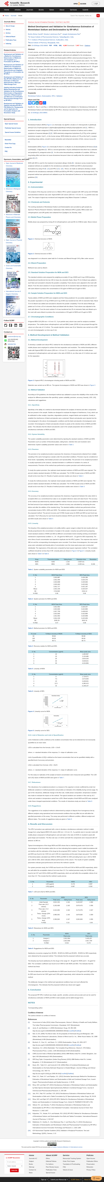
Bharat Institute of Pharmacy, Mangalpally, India (44, 42)
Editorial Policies (51, 1161)
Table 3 (82, 486)
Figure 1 (49, 125)
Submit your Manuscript (58, 1179)
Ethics (48, 1158)
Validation (59, 96)
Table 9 (69, 819)
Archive (8, 33)
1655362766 (12, 344)
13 (29, 1105)
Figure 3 (92, 385)
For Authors (49, 1164)
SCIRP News (75, 1179)
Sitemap (31, 1167)
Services (73, 10)
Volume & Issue (68, 1170)
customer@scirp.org (14, 336)
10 (29, 1085)
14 (29, 1113)
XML (60, 45)
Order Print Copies (69, 1161)
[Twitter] (5, 325)
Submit (85, 10)
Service (66, 1155)
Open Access (91, 1158)
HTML (56, 45)
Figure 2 (45, 147)
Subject (31, 1161)
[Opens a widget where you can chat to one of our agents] (96, 1178)
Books (41, 10)
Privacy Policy (91, 1170)
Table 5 (40, 553)
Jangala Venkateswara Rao (71, 34)
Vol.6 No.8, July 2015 (62, 22)
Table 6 (46, 553)
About (62, 10)
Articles (18, 10)
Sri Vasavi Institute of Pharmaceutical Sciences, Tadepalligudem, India (51, 37)
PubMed (78, 1031)
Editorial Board (10, 36)
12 (58, 168)
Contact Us (8, 147)
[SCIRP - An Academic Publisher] (17, 3)
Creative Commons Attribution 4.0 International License (67, 1147)
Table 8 (89, 801)
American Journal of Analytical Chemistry (41, 22)
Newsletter (8, 140)
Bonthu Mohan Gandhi (35, 34)
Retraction (90, 1167)
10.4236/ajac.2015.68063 (39, 45)
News (51, 10)
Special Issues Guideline (13, 132)
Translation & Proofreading (71, 1164)
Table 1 (71, 444)
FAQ (6, 151)
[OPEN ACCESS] (79, 3)
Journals (29, 10)
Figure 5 (81, 551)
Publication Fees (11, 40)
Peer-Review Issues (52, 1167)
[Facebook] (10, 325)
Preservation (91, 1164)
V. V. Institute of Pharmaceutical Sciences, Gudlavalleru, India (48, 40)
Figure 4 (74, 551)
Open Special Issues (11, 124)
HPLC (53, 96)
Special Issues (50, 1172)
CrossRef (71, 1031)
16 (36, 177)
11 (48, 168)
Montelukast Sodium (34, 96)
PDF (50, 45)
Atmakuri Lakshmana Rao (52, 34)
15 (62, 168)
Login (96, 3)
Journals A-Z (33, 1158)
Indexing (8, 43)
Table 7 (61, 777)
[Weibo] (20, 325)
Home (6, 10)
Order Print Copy (10, 143)
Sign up (43, 1179)
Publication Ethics (92, 1161)
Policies (90, 1155)
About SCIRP (51, 1155)
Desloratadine (46, 96)
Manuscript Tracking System (72, 1158)
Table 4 (50, 518)
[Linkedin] (15, 325)
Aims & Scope (10, 26)
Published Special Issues (13, 128)
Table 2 (81, 476)
